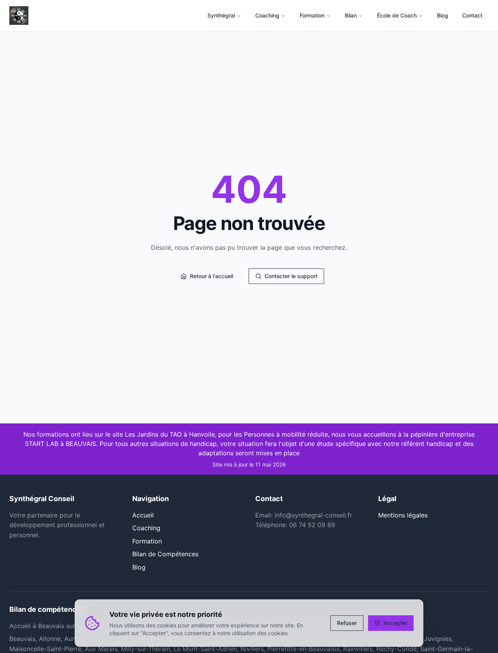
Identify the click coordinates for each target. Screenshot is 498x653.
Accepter (395, 623)
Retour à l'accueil (211, 276)
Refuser (347, 623)
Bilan (351, 15)
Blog (139, 567)
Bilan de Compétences (165, 554)
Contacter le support (291, 276)
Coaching (267, 15)
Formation (312, 15)
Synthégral (221, 15)
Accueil (143, 515)
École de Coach (397, 15)
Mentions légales (403, 515)
